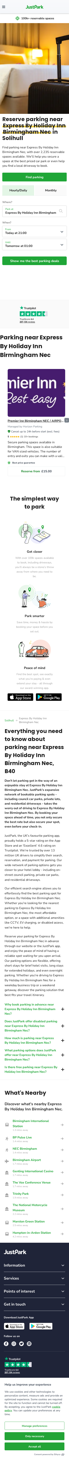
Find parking (35, 177)
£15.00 (36, 471)
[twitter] (21, 1343)
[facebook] (6, 1343)
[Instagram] (14, 1343)
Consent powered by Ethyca (47, 1454)
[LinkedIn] (29, 1343)
